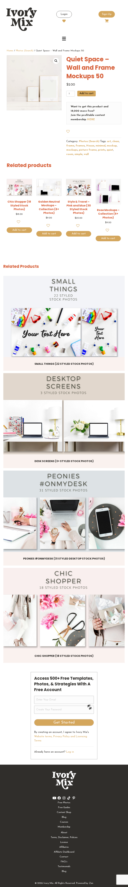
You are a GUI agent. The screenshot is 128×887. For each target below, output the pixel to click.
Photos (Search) (24, 50)
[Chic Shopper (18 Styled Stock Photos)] (64, 608)
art (109, 141)
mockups (72, 150)
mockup (112, 145)
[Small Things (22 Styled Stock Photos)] (64, 316)
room (69, 154)
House (90, 145)
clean (115, 141)
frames (80, 145)
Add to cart (87, 93)
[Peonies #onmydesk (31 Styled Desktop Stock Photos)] (64, 511)
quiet (110, 150)
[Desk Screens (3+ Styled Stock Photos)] (64, 413)
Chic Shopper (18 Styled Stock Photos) (64, 656)
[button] (56, 61)
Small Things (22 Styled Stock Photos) (64, 364)
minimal (101, 145)
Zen (91, 883)
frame (70, 145)
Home (10, 50)
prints (101, 150)
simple (78, 154)
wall (86, 154)
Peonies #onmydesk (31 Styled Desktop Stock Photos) (64, 559)
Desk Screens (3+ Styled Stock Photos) (64, 461)
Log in (70, 752)
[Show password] (90, 705)
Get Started (64, 722)
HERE (91, 119)
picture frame (88, 150)
